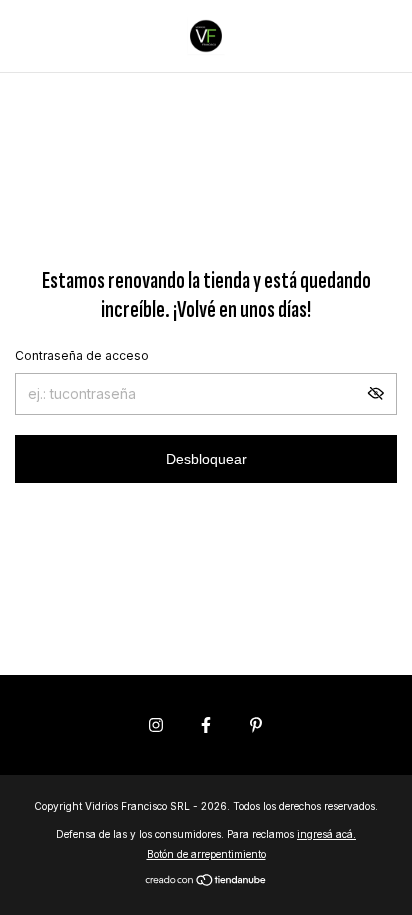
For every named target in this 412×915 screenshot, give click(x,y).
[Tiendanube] (206, 881)
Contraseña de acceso (82, 355)
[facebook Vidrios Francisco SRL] (206, 725)
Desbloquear (206, 459)
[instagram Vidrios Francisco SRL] (156, 725)
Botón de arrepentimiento (206, 854)
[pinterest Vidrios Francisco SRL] (256, 725)
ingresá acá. (326, 834)
